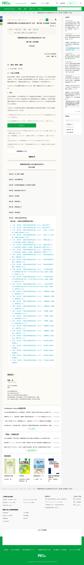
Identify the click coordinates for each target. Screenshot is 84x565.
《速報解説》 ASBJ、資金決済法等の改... (54, 504)
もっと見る (32, 429)
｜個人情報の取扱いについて (28, 550)
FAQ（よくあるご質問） (29, 502)
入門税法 (21, 476)
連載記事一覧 (70, 129)
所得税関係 (5, 512)
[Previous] (2, 470)
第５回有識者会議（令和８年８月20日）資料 (72, 49)
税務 (19, 9)
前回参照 (20, 68)
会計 (25, 9)
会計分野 (25, 518)
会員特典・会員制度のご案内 (9, 499)
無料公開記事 (70, 132)
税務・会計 (23, 13)
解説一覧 (35, 29)
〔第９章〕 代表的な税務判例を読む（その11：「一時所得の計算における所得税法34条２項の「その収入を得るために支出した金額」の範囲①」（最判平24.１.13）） (32, 271)
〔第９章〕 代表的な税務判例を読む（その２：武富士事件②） (33, 227)
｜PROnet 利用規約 (14, 550)
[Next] (61, 470)
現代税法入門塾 (8, 476)
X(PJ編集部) (78, 502)
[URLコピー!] (1, 25)
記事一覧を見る (32, 450)
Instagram (78, 505)
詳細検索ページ (70, 124)
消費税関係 (5, 518)
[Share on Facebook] (1, 18)
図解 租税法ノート (39, 476)
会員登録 (62, 3)
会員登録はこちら (21, 151)
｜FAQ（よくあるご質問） (74, 550)
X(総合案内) (78, 499)
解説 (34, 13)
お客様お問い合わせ (7, 505)
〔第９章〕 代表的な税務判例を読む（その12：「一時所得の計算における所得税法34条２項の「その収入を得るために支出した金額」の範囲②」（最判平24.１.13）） (32, 279)
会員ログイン (72, 3)
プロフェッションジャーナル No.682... (54, 502)
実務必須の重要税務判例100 (53, 476)
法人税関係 (26, 512)
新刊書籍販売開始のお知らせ (52, 507)
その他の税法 (6, 521)
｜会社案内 (5, 550)
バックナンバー (70, 127)
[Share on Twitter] (1, 21)
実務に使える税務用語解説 (10, 510)
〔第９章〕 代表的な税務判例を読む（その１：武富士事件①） (33, 225)
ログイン (21, 125)
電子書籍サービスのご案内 (9, 502)
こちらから (27, 32)
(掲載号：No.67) (22, 20)
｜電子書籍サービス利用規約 (60, 550)
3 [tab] (56, 456)
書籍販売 (33, 3)
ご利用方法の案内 (8, 497)
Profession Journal (20, 3)
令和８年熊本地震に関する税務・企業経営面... (56, 499)
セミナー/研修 (45, 3)
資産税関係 (26, 515)
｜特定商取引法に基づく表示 (44, 550)
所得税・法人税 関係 (7, 515)
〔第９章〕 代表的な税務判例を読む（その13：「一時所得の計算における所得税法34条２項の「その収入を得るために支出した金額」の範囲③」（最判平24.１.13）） (32, 286)
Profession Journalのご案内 (30, 499)
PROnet (4, 13)
